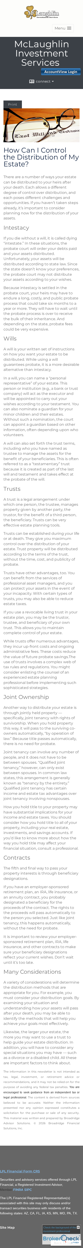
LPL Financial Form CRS (20, 1171)
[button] (63, 28)
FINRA (18, 1190)
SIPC (28, 1190)
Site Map (7, 1227)
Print (12, 104)
